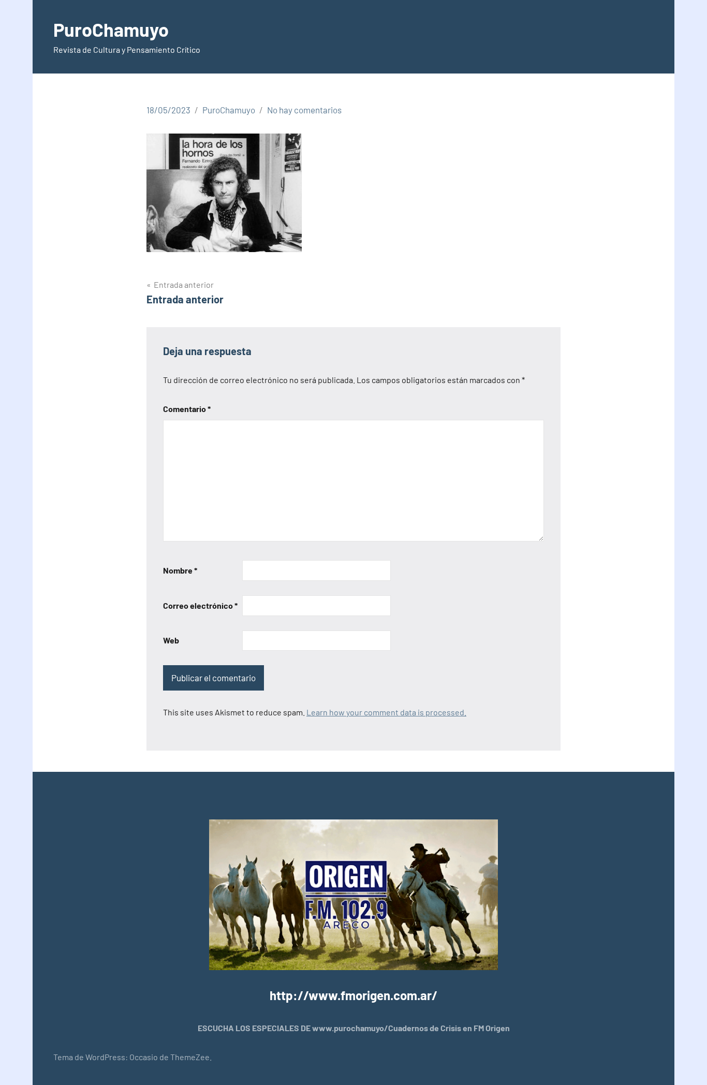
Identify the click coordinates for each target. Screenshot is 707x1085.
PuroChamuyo (111, 29)
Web (171, 640)
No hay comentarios (304, 110)
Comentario (187, 409)
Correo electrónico (200, 605)
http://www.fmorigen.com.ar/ (353, 995)
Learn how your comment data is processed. (386, 712)
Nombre (180, 570)
